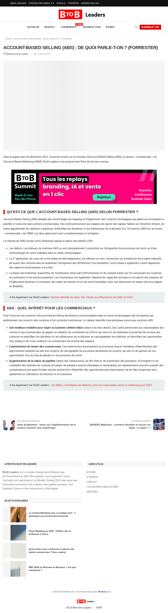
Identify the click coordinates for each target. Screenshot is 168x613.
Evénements (69, 26)
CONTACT (92, 482)
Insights (49, 27)
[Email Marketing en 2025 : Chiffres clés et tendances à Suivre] (14, 532)
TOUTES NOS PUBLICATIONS (102, 487)
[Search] (136, 27)
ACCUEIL (91, 472)
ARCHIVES (92, 492)
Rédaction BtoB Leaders (18, 54)
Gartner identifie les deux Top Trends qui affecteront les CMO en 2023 (92, 297)
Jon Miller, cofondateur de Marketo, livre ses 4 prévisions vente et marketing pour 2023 (101, 385)
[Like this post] (32, 406)
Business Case (92, 27)
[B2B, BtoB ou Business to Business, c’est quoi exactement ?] (14, 569)
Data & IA (61, 3)
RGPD (99, 607)
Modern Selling (90, 3)
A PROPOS (92, 477)
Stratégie (73, 3)
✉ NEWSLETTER (150, 27)
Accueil (8, 38)
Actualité (33, 27)
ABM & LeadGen (18, 3)
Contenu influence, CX (41, 3)
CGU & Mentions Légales (78, 607)
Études (110, 27)
